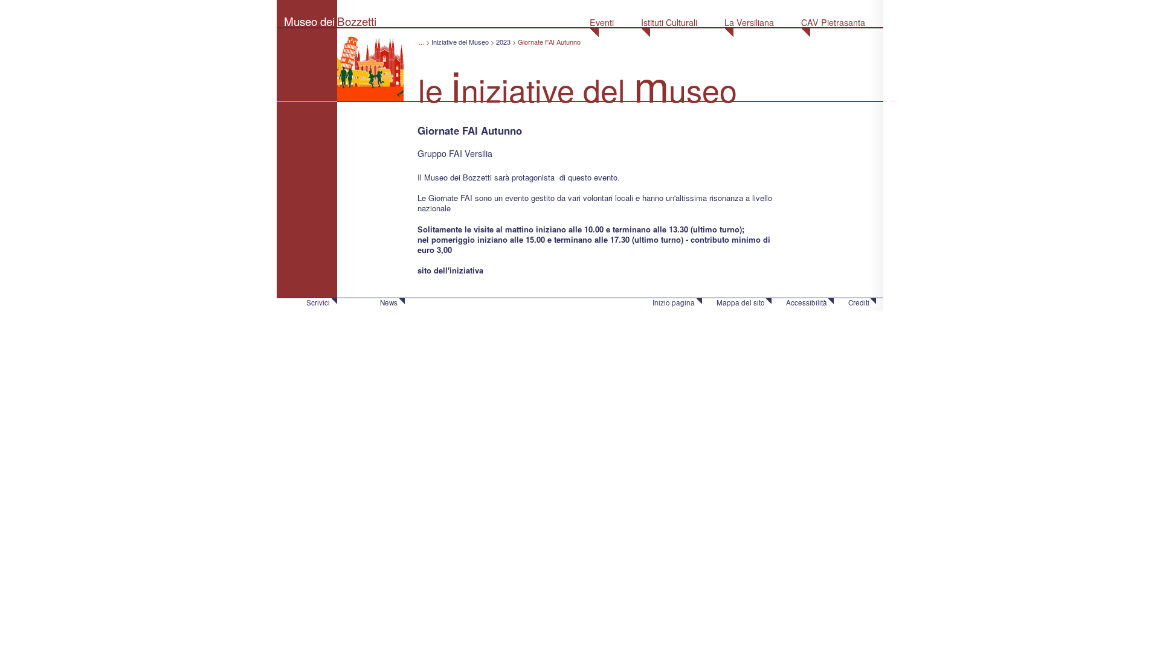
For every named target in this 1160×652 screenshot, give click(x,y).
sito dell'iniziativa (450, 270)
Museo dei (309, 21)
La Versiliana (749, 22)
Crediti (858, 302)
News (389, 302)
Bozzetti (356, 21)
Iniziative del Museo (460, 41)
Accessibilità (806, 302)
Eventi (602, 22)
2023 (503, 41)
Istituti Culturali (669, 22)
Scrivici (318, 302)
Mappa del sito (741, 302)
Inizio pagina (673, 302)
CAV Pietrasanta (833, 22)
